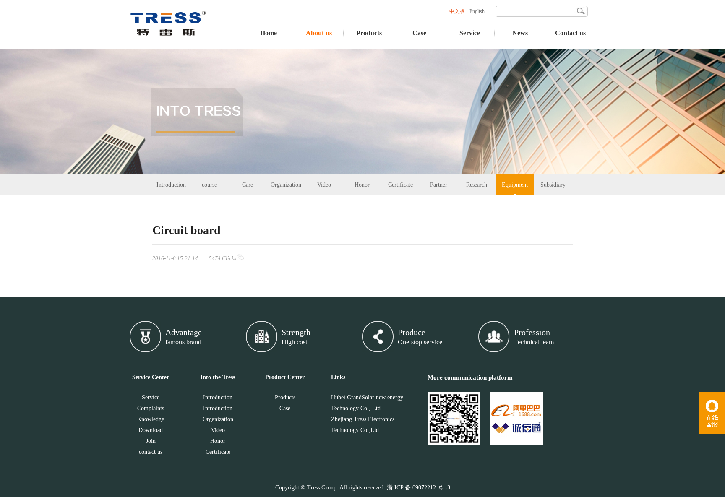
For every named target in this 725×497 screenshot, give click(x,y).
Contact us (570, 32)
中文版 (456, 11)
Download (150, 430)
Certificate (400, 185)
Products (369, 32)
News (520, 32)
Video (324, 185)
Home (268, 32)
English (477, 11)
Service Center (150, 377)
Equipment (515, 185)
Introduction (171, 185)
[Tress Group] (169, 47)
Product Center (285, 377)
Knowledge (150, 419)
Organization (286, 185)
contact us (150, 452)
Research (476, 185)
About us (319, 32)
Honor (362, 185)
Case (419, 32)
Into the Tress (218, 377)
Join (151, 441)
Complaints (150, 408)
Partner (438, 185)
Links (338, 377)
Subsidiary (553, 185)
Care (247, 185)
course (209, 185)
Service (469, 32)
